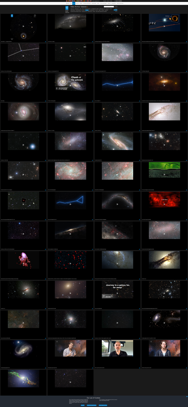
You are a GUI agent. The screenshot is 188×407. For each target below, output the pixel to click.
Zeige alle (72, 8)
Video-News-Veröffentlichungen (101, 11)
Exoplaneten (73, 10)
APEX (83, 8)
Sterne (94, 11)
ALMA (80, 8)
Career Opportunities (120, 3)
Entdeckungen (94, 3)
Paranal (102, 10)
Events (98, 3)
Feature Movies (78, 10)
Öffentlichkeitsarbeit (103, 3)
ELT (104, 8)
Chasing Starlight (87, 8)
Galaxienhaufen (91, 10)
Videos (74, 3)
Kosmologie (101, 8)
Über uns (67, 3)
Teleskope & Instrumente (87, 3)
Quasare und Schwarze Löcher (76, 11)
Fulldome (83, 10)
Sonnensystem (84, 11)
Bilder (71, 3)
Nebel (100, 10)
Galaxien (87, 10)
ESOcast (107, 8)
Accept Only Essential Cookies (91, 405)
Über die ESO (77, 8)
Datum (116, 11)
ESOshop (81, 3)
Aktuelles (77, 3)
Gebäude (106, 10)
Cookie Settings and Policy (103, 405)
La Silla (96, 10)
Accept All (82, 405)
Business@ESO (114, 3)
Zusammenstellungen (95, 8)
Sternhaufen (90, 11)
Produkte (109, 3)
